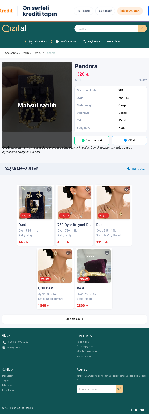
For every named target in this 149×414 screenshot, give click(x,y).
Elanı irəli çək (93, 140)
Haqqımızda (83, 342)
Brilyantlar (7, 385)
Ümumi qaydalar (85, 346)
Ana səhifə (11, 53)
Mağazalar (7, 376)
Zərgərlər (6, 380)
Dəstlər (37, 53)
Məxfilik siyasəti (84, 356)
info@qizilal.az (14, 347)
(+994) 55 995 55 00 (18, 342)
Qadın (25, 53)
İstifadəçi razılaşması (87, 351)
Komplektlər (8, 390)
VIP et (131, 140)
